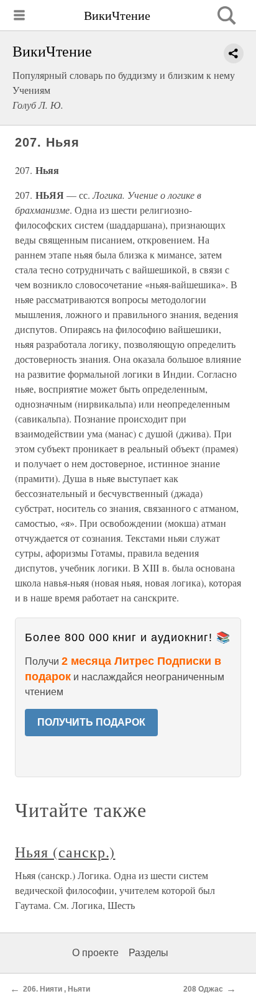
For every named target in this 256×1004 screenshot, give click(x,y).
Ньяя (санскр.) (65, 852)
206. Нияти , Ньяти (56, 989)
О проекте (95, 952)
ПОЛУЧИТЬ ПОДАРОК (91, 722)
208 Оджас (203, 989)
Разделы (148, 952)
